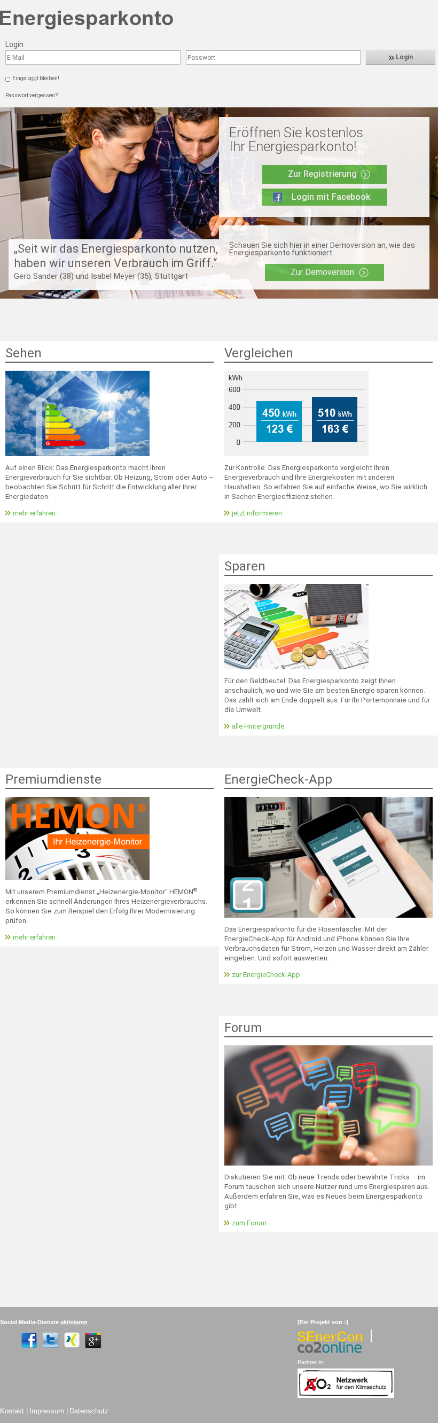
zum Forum (249, 1223)
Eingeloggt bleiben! (35, 78)
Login (403, 57)
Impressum (46, 1411)
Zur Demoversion (322, 272)
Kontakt (12, 1411)
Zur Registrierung (322, 174)
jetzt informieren (257, 513)
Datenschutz (88, 1411)
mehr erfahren (34, 513)
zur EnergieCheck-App (266, 975)
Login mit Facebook (331, 197)
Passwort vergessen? (31, 95)
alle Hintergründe (258, 726)
